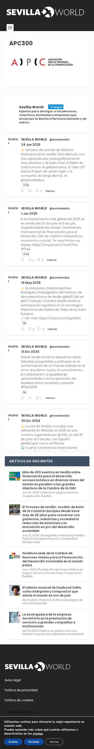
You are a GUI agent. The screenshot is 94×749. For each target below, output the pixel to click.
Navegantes (49, 535)
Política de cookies (19, 700)
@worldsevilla (60, 139)
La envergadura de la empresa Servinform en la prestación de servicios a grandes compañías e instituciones (48, 620)
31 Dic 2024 (30, 351)
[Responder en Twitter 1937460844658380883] (23, 190)
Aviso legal (13, 680)
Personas (46, 600)
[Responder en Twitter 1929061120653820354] (23, 260)
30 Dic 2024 (30, 421)
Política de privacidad (21, 690)
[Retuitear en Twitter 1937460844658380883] (31, 190)
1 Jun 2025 (29, 213)
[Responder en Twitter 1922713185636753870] (23, 329)
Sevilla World (34, 139)
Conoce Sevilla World (21, 712)
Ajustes (54, 742)
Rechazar (33, 742)
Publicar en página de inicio (59, 492)
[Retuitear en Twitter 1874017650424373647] (31, 398)
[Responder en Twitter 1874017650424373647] (23, 398)
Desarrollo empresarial (68, 634)
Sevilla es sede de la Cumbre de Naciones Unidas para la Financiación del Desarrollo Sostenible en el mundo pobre (52, 559)
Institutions (65, 535)
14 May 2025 (31, 283)
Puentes (46, 496)
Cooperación (31, 496)
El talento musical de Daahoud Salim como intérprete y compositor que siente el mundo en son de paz (51, 591)
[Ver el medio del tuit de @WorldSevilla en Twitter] (24, 323)
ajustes (38, 734)
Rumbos (46, 634)
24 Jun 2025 (30, 144)
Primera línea (31, 542)
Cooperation (69, 538)
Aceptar (13, 742)
